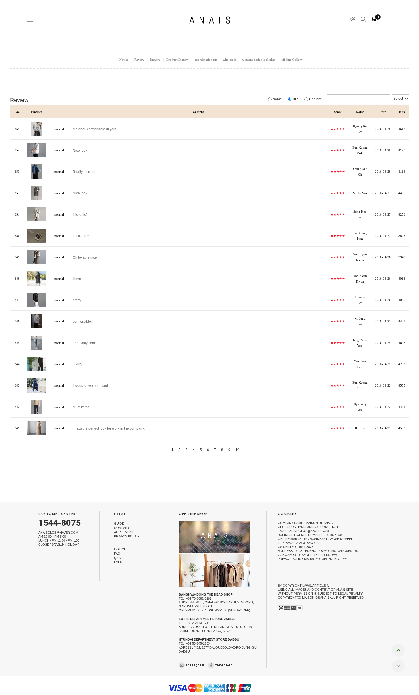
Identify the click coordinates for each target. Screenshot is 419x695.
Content (314, 99)
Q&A (117, 558)
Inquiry (155, 59)
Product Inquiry (177, 59)
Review (139, 59)
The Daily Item (84, 343)
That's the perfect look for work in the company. (109, 428)
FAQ (117, 553)
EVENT (119, 562)
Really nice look (85, 172)
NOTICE (120, 549)
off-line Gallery (292, 59)
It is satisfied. (82, 214)
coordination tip (206, 59)
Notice (123, 59)
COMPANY (121, 527)
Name (277, 99)
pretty (77, 300)
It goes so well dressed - (91, 385)
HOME (120, 514)
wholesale (229, 59)
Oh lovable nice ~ (86, 257)
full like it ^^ (81, 236)
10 (237, 450)
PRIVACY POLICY (126, 536)
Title (295, 99)
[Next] (246, 450)
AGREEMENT (124, 532)
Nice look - (81, 150)
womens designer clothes (258, 59)
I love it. (78, 279)
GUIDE (119, 523)
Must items (81, 407)
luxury (77, 364)
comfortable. (82, 321)
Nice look (80, 193)
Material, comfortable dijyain (94, 129)
